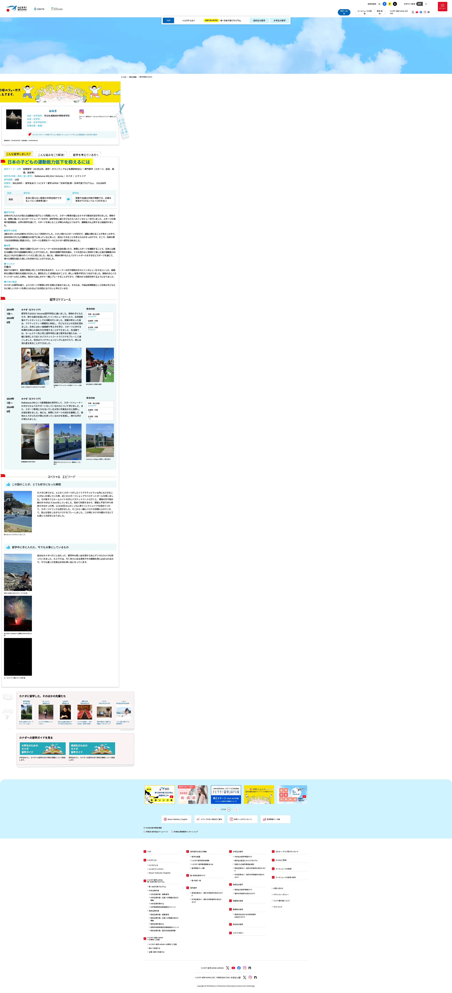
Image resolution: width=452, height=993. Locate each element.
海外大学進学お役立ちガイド (244, 893)
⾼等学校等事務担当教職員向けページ (164, 927)
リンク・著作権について (281, 900)
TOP (168, 20)
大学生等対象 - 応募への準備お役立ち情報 (164, 898)
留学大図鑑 (196, 856)
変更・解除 (380, 12)
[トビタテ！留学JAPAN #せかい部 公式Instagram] (250, 977)
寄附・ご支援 (344, 12)
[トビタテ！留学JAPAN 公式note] (428, 12)
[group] (160, 794)
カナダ (34, 135)
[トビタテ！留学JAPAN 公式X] (413, 12)
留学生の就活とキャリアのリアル (246, 860)
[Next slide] (236, 809)
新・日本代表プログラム (223, 20)
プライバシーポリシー (281, 894)
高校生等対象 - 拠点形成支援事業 (163, 930)
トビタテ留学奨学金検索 (200, 860)
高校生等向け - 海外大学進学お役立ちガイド (207, 894)
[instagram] (81, 111)
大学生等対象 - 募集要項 (159, 894)
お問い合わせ (278, 888)
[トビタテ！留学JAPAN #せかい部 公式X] (244, 977)
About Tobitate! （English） (160, 873)
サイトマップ (277, 907)
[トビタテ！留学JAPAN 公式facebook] (421, 12)
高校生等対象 (154, 911)
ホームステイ (66, 135)
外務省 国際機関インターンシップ (185, 832)
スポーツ (41, 135)
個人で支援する (154, 948)
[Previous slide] (215, 809)
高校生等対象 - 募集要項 (159, 914)
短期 (58, 135)
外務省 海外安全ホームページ (156, 832)
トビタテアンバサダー (156, 869)
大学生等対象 (154, 890)
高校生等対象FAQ (157, 924)
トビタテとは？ (189, 20)
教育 (48, 135)
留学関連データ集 (198, 868)
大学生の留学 (280, 20)
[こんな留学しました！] (18, 154)
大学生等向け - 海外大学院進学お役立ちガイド (206, 900)
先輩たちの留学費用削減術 (244, 864)
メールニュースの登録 (365, 12)
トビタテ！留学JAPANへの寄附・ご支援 (163, 944)
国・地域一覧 (196, 880)
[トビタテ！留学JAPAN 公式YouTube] (417, 12)
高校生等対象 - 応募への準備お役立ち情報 (164, 919)
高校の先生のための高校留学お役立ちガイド (245, 915)
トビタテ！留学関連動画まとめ (202, 864)
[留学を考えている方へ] (85, 154)
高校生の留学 (259, 20)
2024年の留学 (92, 135)
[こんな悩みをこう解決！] (51, 154)
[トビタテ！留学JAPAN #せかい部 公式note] (255, 977)
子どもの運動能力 (79, 135)
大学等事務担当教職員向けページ (163, 907)
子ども (53, 135)
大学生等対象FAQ (157, 903)
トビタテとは (153, 865)
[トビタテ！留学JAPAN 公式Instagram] (425, 12)
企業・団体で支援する (157, 952)
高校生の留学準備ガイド (243, 889)
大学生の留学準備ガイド (243, 856)
